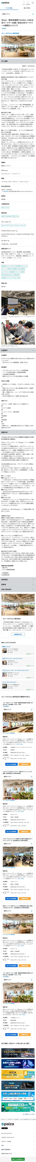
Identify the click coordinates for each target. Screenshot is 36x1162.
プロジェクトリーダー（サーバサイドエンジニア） (15, 670)
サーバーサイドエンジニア (9, 682)
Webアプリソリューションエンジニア (12, 658)
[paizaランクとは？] (33, 14)
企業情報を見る (18, 634)
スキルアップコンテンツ (7, 1137)
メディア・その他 (6, 1141)
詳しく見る (20, 744)
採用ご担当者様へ (6, 1149)
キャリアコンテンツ (6, 1133)
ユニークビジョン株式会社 (10, 33)
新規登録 (28, 4)
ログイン (24, 4)
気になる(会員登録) (11, 764)
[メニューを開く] (33, 3)
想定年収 (6, 191)
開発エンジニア (6, 646)
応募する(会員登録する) (18, 1159)
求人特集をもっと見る (29, 1114)
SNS (2, 1145)
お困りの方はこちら (6, 1153)
